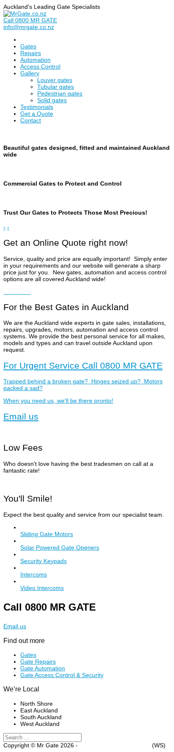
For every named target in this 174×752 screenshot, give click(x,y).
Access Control (40, 66)
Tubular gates (55, 86)
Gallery (29, 73)
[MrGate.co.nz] (24, 13)
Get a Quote (36, 113)
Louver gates (54, 80)
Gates (28, 46)
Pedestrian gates (59, 93)
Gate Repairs (38, 661)
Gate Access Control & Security (61, 675)
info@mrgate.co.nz (28, 27)
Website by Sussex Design (114, 745)
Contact (30, 120)
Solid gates (52, 100)
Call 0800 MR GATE (30, 20)
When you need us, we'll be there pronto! (83, 382)
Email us (20, 416)
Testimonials (36, 107)
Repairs (30, 53)
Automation (35, 59)
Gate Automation (42, 668)
